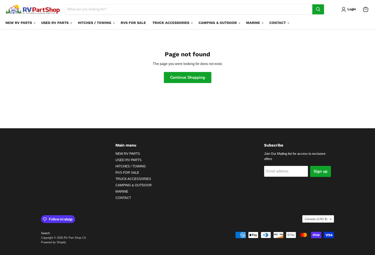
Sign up (320, 171)
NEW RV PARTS (19, 23)
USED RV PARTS (55, 23)
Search (45, 233)
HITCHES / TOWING (95, 23)
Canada (316, 219)
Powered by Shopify (53, 242)
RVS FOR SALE (133, 23)
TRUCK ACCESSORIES (171, 23)
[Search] (318, 9)
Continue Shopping (187, 77)
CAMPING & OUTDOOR (218, 23)
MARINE (253, 23)
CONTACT (278, 23)
